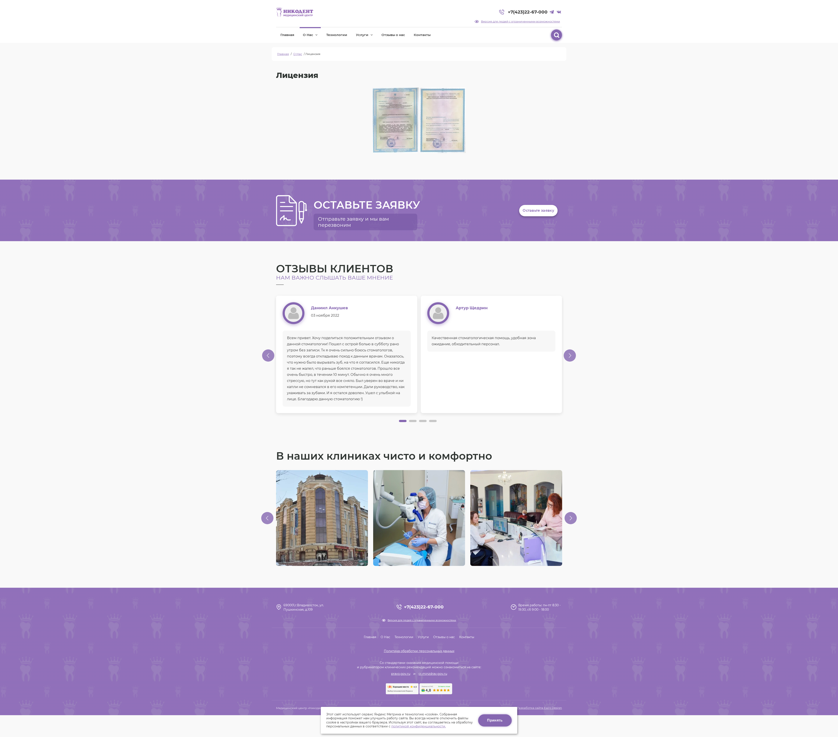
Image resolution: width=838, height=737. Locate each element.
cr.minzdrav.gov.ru (433, 674)
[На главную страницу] (294, 12)
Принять (495, 720)
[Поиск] (556, 34)
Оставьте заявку (538, 210)
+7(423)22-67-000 (528, 12)
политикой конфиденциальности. (418, 726)
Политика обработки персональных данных (419, 651)
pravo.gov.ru (400, 674)
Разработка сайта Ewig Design (539, 708)
